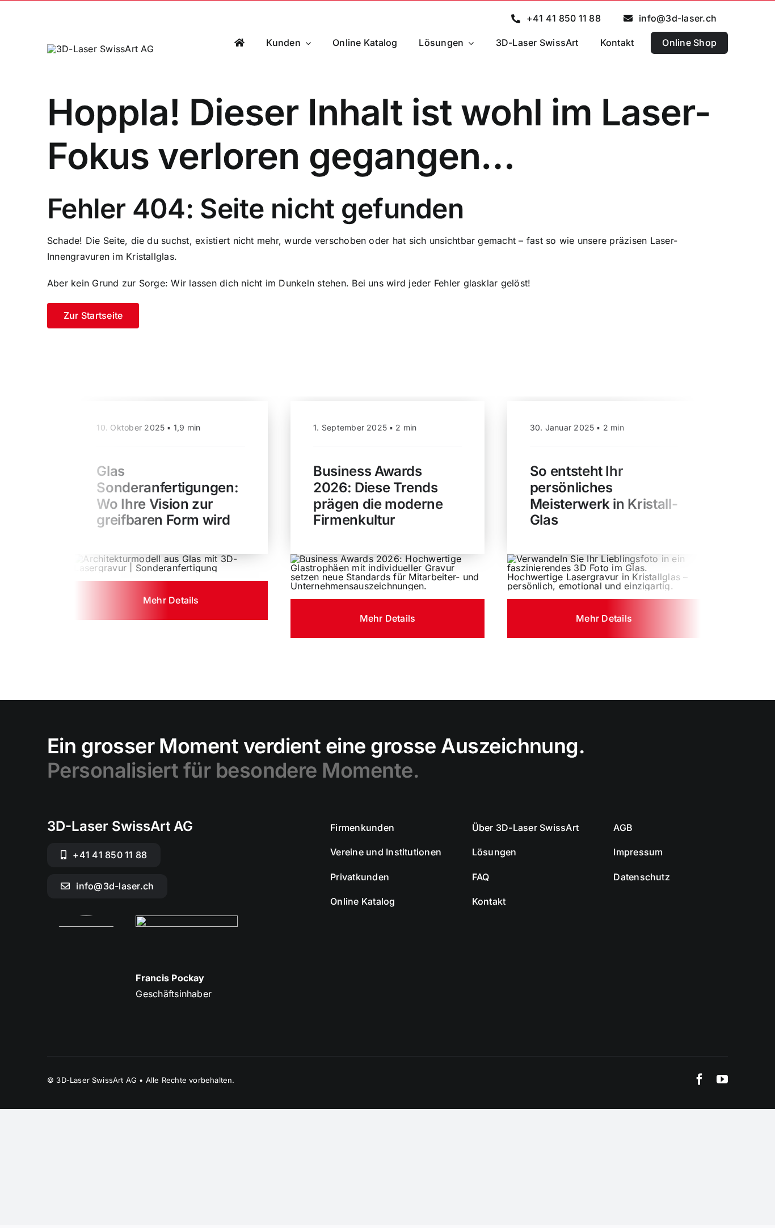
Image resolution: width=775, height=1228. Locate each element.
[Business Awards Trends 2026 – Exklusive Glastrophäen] (387, 558)
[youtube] (722, 1079)
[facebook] (699, 1079)
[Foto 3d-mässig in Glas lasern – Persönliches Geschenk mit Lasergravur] (604, 558)
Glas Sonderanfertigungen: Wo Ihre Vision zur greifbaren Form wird (167, 495)
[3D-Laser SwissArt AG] (100, 48)
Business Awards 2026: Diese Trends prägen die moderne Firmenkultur (378, 495)
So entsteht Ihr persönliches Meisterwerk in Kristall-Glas (603, 495)
